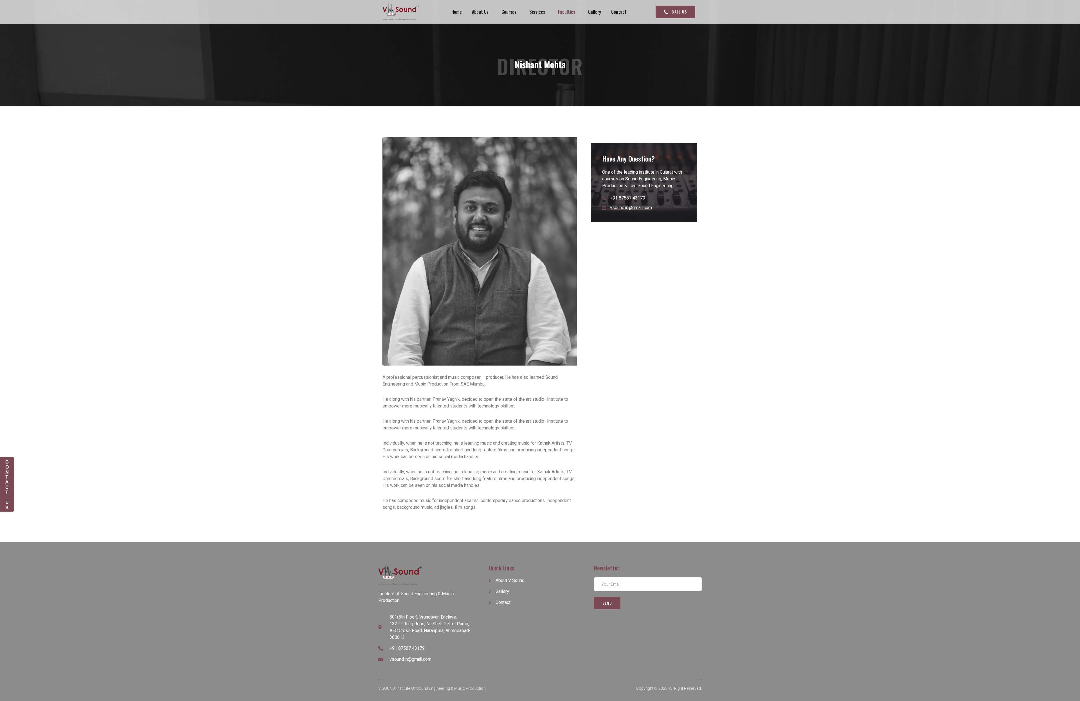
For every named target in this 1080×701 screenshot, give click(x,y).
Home (456, 11)
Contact (619, 11)
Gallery (594, 11)
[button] (675, 12)
